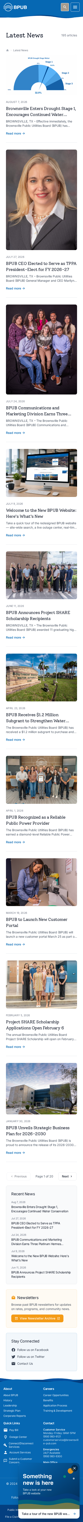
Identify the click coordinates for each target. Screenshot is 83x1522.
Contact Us (25, 1363)
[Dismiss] (74, 1468)
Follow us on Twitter (30, 1356)
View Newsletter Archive (37, 1318)
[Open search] (65, 7)
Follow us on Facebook (33, 1350)
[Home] (7, 50)
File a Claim (12, 1516)
